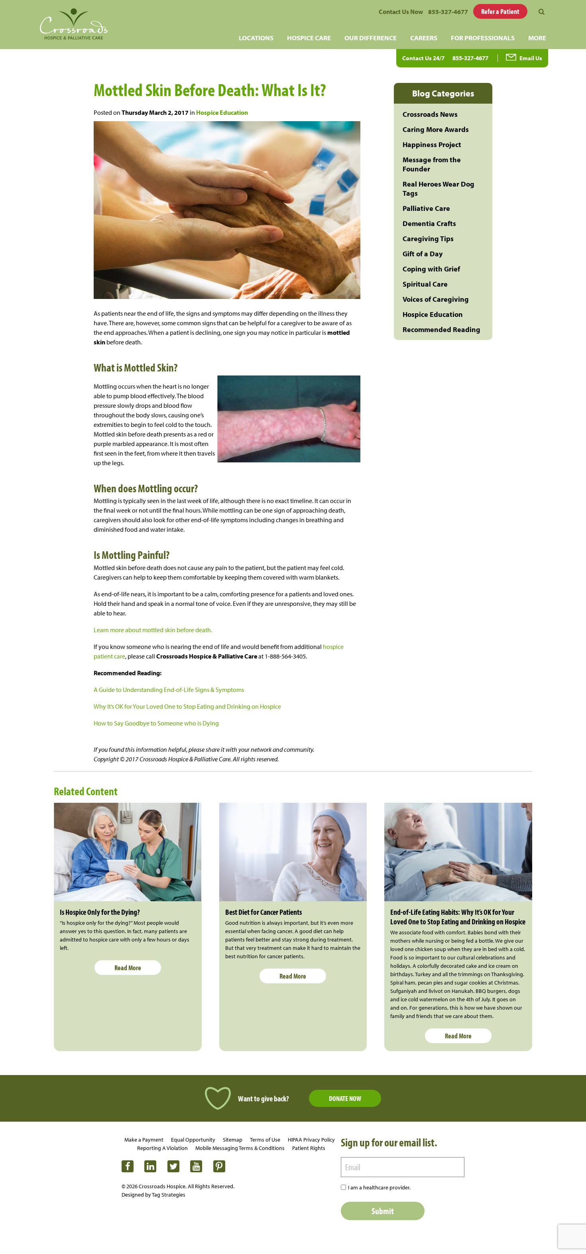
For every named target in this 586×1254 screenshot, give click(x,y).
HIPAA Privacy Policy (311, 1139)
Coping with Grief (431, 268)
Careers (423, 37)
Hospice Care (309, 37)
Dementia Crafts (429, 223)
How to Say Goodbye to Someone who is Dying (156, 723)
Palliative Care (426, 208)
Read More (127, 967)
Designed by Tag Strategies (153, 1194)
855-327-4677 (448, 12)
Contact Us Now (401, 12)
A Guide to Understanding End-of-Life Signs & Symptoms (169, 690)
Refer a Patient (500, 11)
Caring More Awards (436, 129)
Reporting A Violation (162, 1148)
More (537, 37)
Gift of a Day (422, 253)
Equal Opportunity (193, 1139)
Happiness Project (432, 144)
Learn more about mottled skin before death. (153, 630)
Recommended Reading (441, 329)
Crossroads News (430, 114)
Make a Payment (143, 1139)
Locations (256, 37)
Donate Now (345, 1098)
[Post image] (128, 852)
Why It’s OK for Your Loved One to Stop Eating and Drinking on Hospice (187, 706)
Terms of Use (265, 1139)
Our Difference (370, 37)
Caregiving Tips (428, 238)
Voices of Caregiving (436, 299)
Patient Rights (308, 1148)
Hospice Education (222, 112)
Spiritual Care (425, 284)
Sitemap (232, 1139)
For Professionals (483, 37)
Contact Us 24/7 (423, 58)
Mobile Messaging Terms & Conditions (240, 1148)
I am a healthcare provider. (379, 1187)
